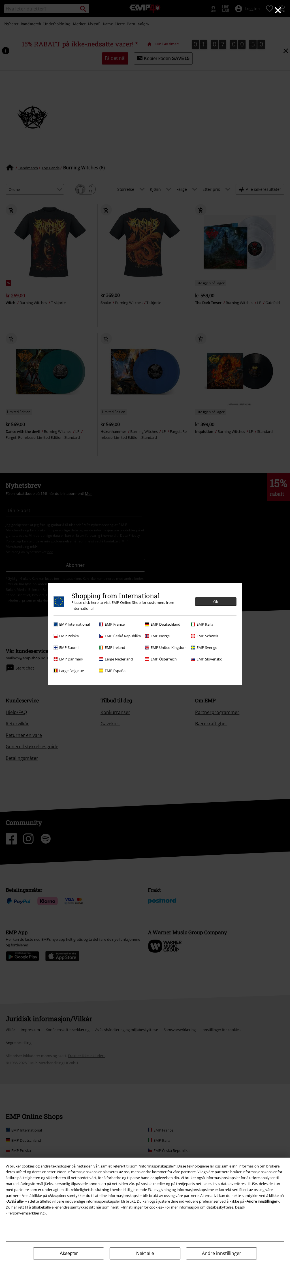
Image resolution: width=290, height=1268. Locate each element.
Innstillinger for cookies (142, 1207)
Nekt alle (145, 1253)
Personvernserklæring (25, 1213)
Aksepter (69, 1253)
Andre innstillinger (221, 1253)
